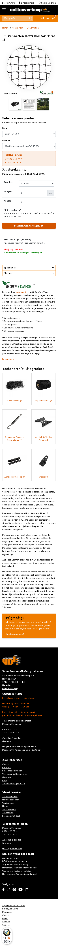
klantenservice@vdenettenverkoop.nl (19, 867)
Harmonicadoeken (10, 799)
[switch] (7, 941)
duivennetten (22, 292)
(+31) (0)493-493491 (12, 848)
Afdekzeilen (7, 812)
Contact (5, 764)
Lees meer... (8, 359)
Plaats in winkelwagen (27, 225)
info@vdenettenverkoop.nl (14, 861)
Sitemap (6, 921)
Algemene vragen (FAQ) (13, 783)
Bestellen (6, 767)
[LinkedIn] (26, 889)
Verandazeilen (9, 809)
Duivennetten (33, 28)
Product (6, 140)
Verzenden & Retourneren (14, 774)
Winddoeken (8, 803)
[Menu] (4, 10)
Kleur (5, 128)
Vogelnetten (17, 28)
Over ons (6, 777)
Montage (8, 273)
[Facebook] (3, 889)
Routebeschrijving (10, 688)
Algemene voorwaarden (13, 905)
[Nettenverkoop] (30, 10)
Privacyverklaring (10, 908)
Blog (4, 780)
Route (5, 918)
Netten (5, 28)
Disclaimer (7, 912)
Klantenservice (13, 634)
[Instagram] (8, 889)
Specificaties (10, 267)
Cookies (6, 924)
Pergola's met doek (11, 815)
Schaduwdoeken (9, 796)
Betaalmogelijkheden (12, 770)
